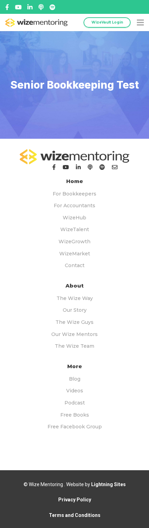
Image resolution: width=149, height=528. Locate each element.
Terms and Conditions (74, 515)
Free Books (74, 415)
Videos (74, 391)
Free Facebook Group (74, 427)
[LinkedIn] (78, 167)
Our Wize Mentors (74, 334)
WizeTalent (74, 229)
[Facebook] (7, 7)
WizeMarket (74, 254)
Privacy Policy (74, 499)
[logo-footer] (74, 156)
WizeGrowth (74, 241)
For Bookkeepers (74, 194)
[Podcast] (90, 167)
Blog (74, 379)
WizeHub (74, 218)
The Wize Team (74, 346)
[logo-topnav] (36, 22)
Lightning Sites (108, 484)
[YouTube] (66, 167)
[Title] (18, 7)
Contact (75, 265)
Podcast (74, 403)
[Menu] (140, 22)
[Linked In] (41, 7)
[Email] (114, 167)
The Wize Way (74, 298)
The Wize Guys (74, 322)
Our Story (75, 310)
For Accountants (74, 205)
